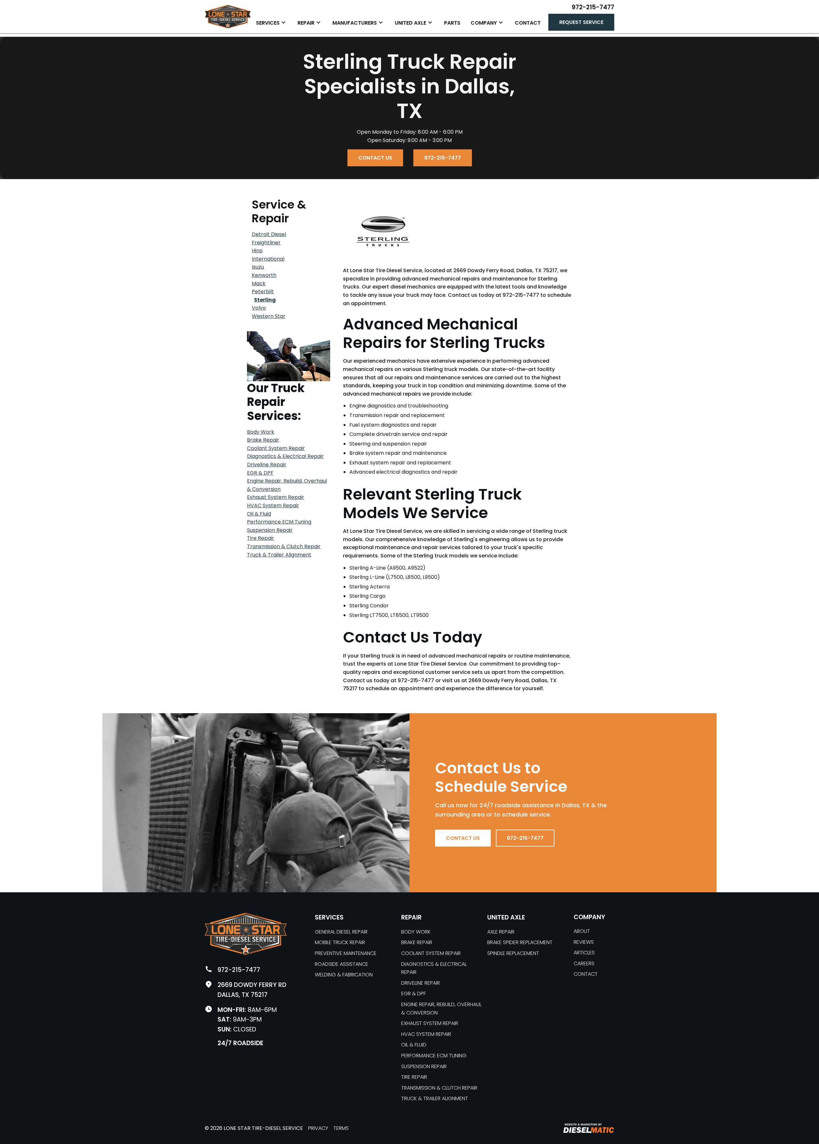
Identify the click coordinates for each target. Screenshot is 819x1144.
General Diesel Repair (341, 931)
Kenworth (264, 275)
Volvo (259, 308)
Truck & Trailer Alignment (279, 554)
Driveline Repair (266, 464)
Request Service (581, 22)
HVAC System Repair (273, 505)
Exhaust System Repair (275, 497)
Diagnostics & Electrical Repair (285, 456)
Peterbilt (263, 291)
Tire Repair (260, 538)
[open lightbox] (288, 356)
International (268, 259)
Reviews (584, 942)
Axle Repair (500, 931)
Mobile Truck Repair (340, 942)
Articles (584, 952)
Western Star (268, 316)
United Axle (506, 917)
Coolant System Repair (276, 448)
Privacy (318, 1128)
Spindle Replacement (513, 953)
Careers (584, 963)
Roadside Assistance (341, 964)
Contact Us (463, 838)
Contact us (375, 158)
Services (329, 917)
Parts (452, 23)
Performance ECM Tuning (279, 521)
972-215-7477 (593, 7)
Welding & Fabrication (344, 974)
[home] (228, 16)
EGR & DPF (260, 473)
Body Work (260, 432)
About (582, 931)
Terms (341, 1128)
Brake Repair (263, 440)
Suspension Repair (270, 530)
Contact (528, 23)
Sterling (265, 300)
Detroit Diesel (269, 234)
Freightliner (266, 242)
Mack (259, 283)
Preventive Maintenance (346, 953)
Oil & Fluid (259, 513)
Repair (411, 917)
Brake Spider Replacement (520, 942)
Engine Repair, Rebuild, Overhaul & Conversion (441, 1008)
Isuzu (258, 267)
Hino (257, 250)
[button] (271, 22)
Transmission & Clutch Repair (284, 546)
